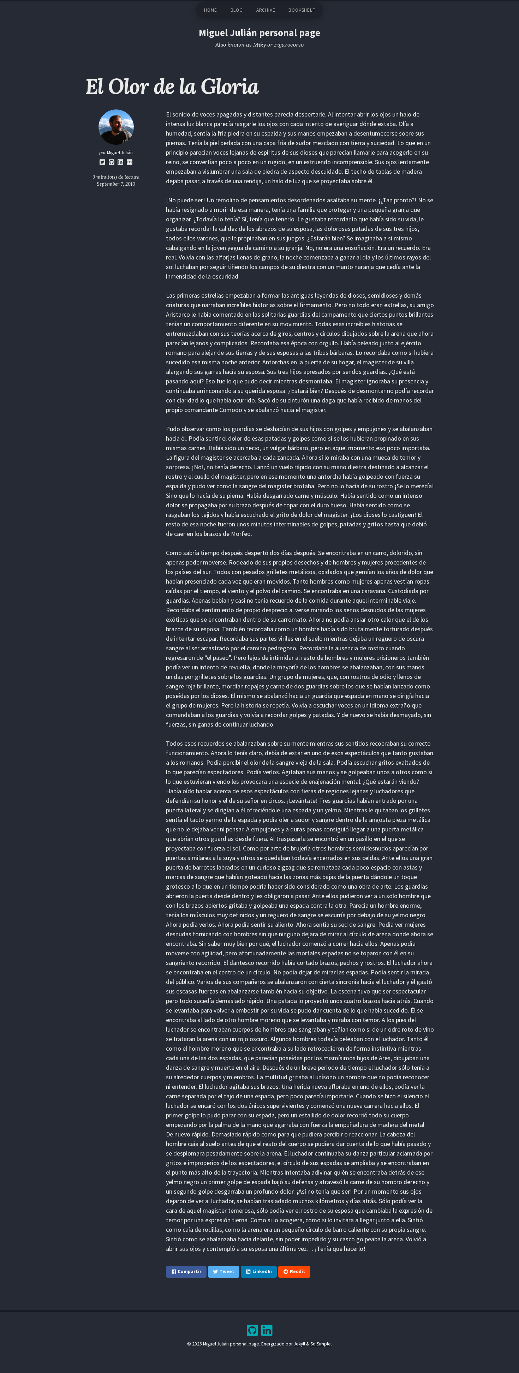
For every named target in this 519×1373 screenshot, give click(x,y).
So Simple (320, 1344)
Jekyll (299, 1344)
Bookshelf (301, 10)
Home (210, 10)
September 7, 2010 (116, 184)
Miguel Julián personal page (259, 32)
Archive (265, 10)
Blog (237, 10)
